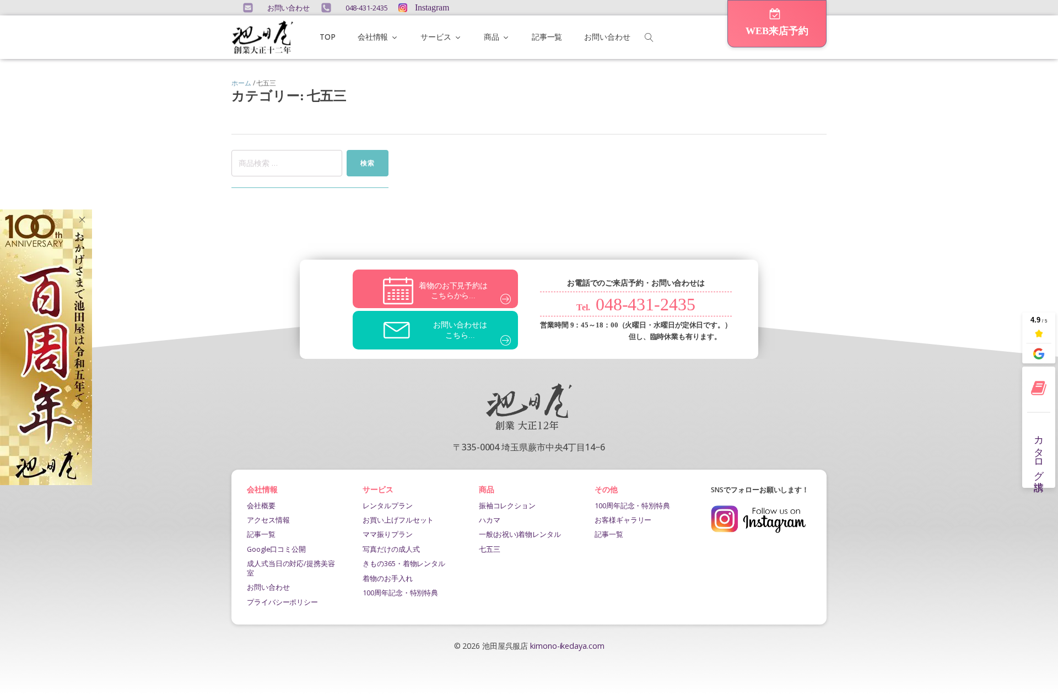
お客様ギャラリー (623, 520)
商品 (491, 36)
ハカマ (489, 520)
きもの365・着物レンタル (404, 563)
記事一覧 (547, 36)
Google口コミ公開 (276, 549)
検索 (367, 163)
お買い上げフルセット (398, 520)
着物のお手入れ (387, 578)
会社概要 (261, 505)
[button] (777, 23)
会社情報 (373, 36)
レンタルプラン (387, 505)
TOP (328, 36)
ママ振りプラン (387, 534)
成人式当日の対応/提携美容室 (291, 567)
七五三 (489, 549)
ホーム (241, 83)
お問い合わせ (607, 36)
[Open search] (649, 37)
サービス (435, 36)
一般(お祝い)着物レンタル (520, 534)
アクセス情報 (268, 520)
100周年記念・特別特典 (400, 593)
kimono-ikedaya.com (567, 646)
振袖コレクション (507, 505)
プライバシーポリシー (282, 602)
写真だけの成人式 (391, 549)
